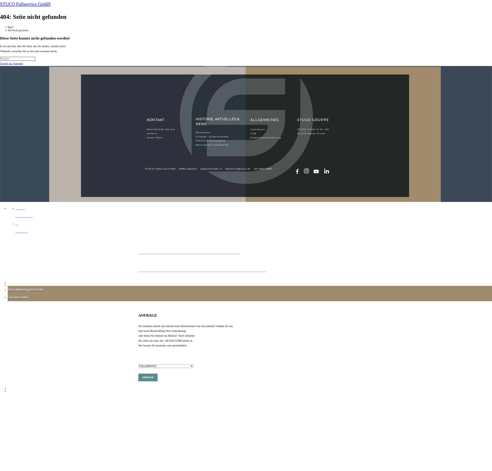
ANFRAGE (148, 377)
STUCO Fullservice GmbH (25, 4)
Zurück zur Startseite (11, 63)
